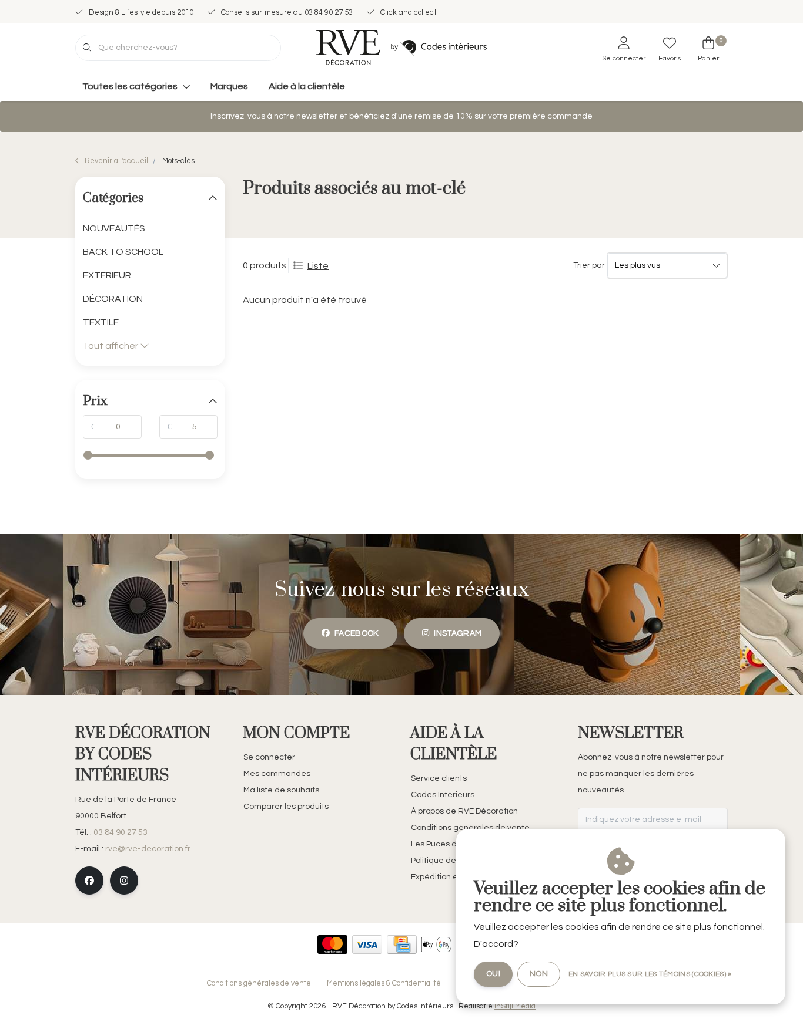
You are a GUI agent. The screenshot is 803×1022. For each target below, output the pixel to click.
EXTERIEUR (107, 275)
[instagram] (124, 880)
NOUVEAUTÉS (114, 228)
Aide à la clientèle (307, 86)
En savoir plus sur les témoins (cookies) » (650, 974)
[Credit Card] (402, 944)
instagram (457, 633)
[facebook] (89, 880)
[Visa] (367, 944)
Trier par (589, 265)
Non (539, 974)
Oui (493, 974)
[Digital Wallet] (436, 944)
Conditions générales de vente (259, 983)
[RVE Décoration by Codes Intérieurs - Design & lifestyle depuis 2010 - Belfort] (401, 47)
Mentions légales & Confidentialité (384, 983)
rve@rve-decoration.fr (147, 849)
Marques (229, 86)
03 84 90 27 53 (120, 832)
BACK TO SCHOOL (123, 252)
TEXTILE (101, 322)
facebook (356, 633)
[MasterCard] (332, 944)
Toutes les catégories (130, 86)
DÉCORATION (113, 298)
